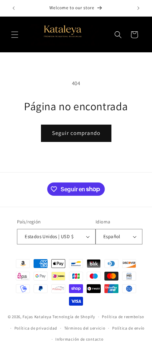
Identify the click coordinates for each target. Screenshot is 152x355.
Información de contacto (79, 339)
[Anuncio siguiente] (138, 8)
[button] (15, 35)
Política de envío (128, 328)
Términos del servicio (85, 328)
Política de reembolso (123, 316)
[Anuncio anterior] (14, 8)
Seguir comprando (76, 132)
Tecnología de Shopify (73, 316)
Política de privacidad (35, 328)
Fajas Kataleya (37, 316)
